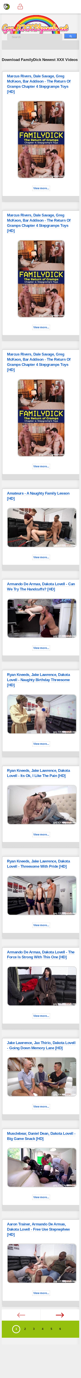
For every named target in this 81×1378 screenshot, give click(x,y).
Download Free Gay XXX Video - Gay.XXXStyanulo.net (40, 24)
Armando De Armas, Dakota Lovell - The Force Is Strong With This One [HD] (40, 954)
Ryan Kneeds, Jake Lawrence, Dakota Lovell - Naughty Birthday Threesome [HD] (38, 680)
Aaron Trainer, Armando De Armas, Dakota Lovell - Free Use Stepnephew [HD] (38, 1229)
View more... (41, 188)
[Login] (20, 7)
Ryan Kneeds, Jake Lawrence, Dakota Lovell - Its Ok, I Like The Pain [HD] (38, 773)
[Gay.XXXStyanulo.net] (7, 7)
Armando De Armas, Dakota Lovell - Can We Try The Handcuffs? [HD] (41, 586)
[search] (70, 35)
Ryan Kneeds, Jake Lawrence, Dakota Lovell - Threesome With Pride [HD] (38, 864)
